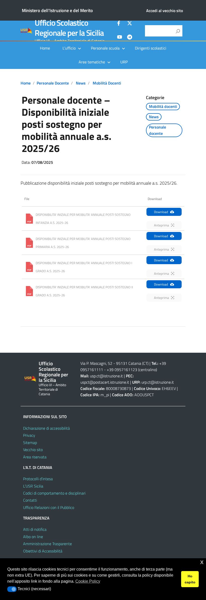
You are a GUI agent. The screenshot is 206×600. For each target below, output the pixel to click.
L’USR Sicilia (33, 486)
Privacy (29, 435)
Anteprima (161, 225)
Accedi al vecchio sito (164, 11)
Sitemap (30, 442)
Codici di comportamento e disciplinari (54, 493)
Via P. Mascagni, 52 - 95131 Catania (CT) (114, 363)
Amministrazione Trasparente (47, 544)
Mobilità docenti (107, 83)
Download (161, 211)
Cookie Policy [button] (87, 581)
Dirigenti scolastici (150, 48)
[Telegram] (129, 38)
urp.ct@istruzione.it (157, 382)
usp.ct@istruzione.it (106, 376)
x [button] (201, 561)
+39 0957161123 (122, 370)
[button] (12, 589)
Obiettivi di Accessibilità (42, 551)
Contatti (30, 500)
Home (45, 48)
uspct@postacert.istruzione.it (104, 382)
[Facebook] (119, 24)
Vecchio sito (33, 450)
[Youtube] (119, 38)
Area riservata (34, 457)
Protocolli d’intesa (38, 479)
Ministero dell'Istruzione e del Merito (57, 10)
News (81, 83)
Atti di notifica (34, 529)
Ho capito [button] (190, 579)
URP (124, 62)
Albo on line (33, 537)
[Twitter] (129, 24)
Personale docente (53, 83)
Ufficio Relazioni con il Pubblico (48, 507)
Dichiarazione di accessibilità (46, 428)
